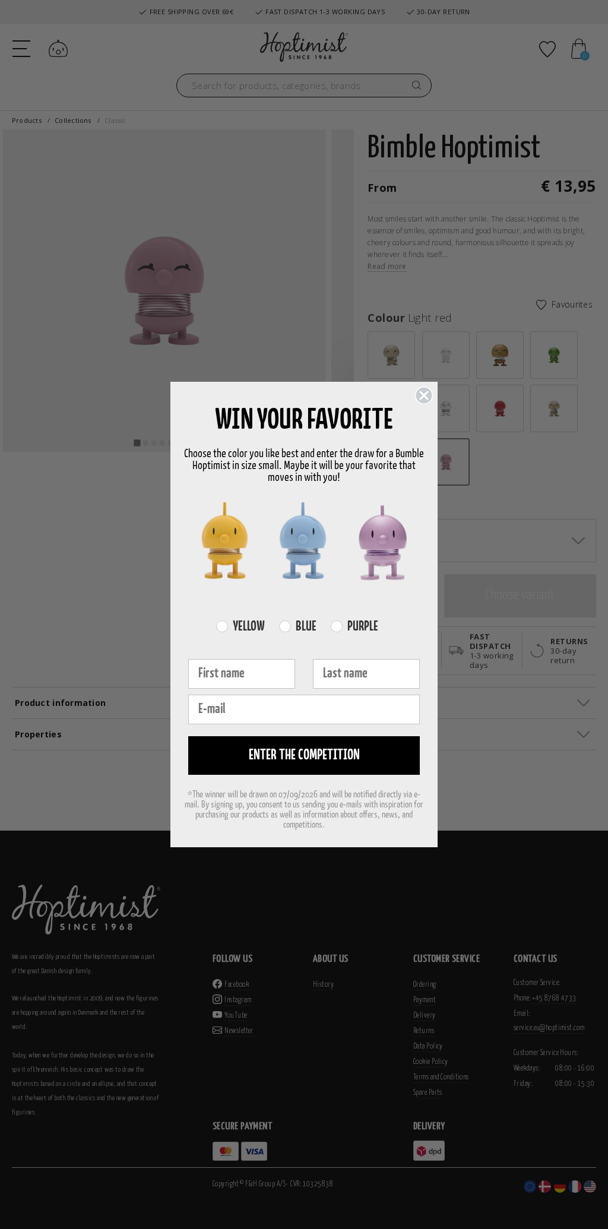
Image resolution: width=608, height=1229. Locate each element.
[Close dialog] (424, 395)
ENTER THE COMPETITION (304, 755)
